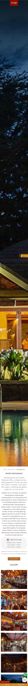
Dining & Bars (11, 469)
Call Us (7, 684)
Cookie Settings (5, 682)
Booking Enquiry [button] (14, 558)
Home (4, 469)
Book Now (21, 684)
